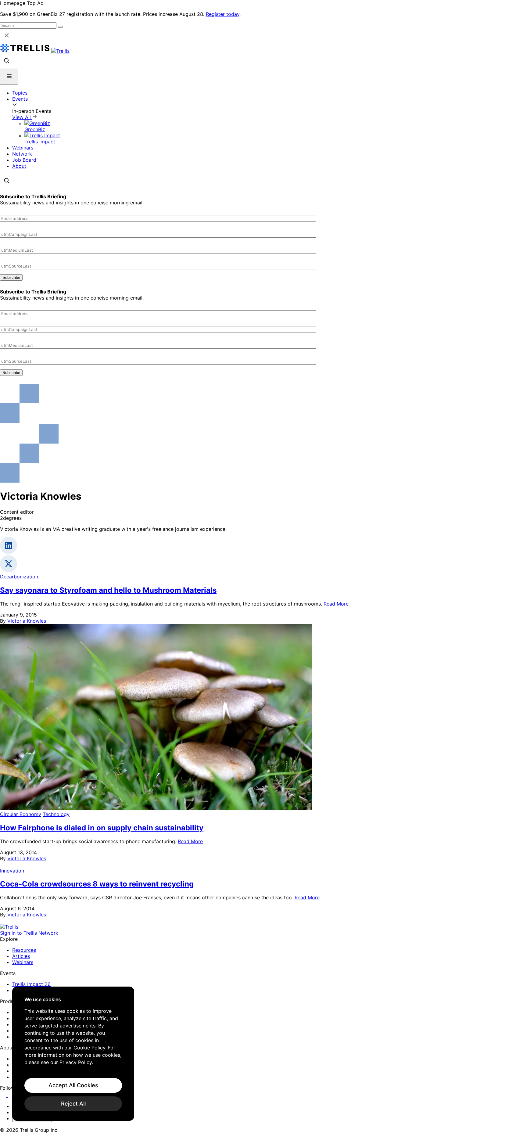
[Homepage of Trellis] (9, 927)
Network (22, 154)
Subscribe (11, 277)
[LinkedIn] (4, 1095)
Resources (24, 950)
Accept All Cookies (73, 1085)
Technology (56, 814)
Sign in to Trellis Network (29, 933)
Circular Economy (20, 814)
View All (22, 117)
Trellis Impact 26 (31, 984)
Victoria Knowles (26, 621)
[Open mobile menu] (9, 77)
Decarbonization (19, 577)
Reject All (73, 1103)
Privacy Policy (75, 1062)
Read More (336, 604)
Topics (19, 93)
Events (20, 99)
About (19, 166)
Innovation (12, 871)
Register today (222, 14)
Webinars (22, 148)
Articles (21, 956)
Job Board (24, 160)
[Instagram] (11, 1095)
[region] (73, 1054)
